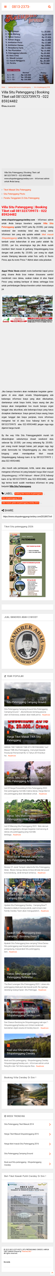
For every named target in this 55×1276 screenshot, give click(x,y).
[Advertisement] (27, 138)
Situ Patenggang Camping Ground (26, 702)
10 (8, 1045)
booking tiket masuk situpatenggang (19, 87)
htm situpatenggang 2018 (42, 87)
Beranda (7, 1262)
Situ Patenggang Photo (14, 194)
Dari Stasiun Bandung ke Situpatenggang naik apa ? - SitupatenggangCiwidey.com (23, 1012)
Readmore (46, 715)
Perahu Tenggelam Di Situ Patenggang (21, 198)
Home (3, 87)
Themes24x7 (26, 1251)
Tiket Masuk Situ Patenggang (17, 189)
